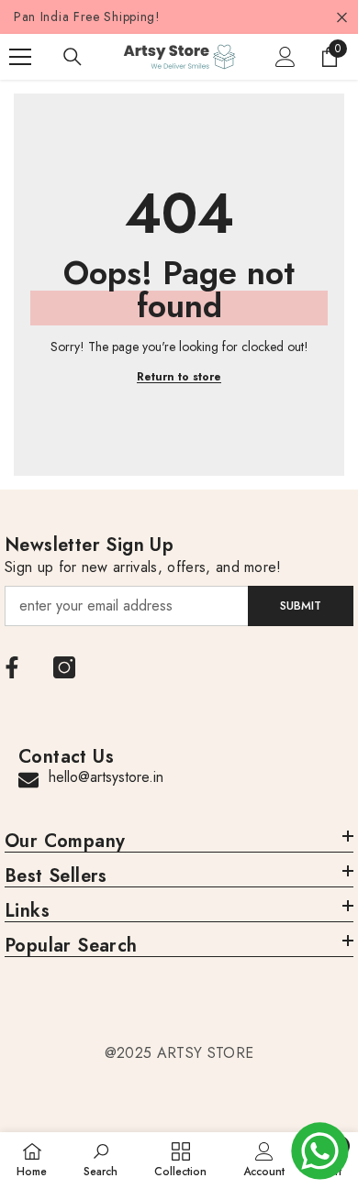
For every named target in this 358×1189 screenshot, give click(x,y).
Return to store (179, 377)
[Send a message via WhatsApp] (320, 1151)
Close (342, 17)
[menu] (20, 57)
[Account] (285, 57)
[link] (100, 1159)
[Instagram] (64, 667)
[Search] (73, 57)
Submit (300, 605)
